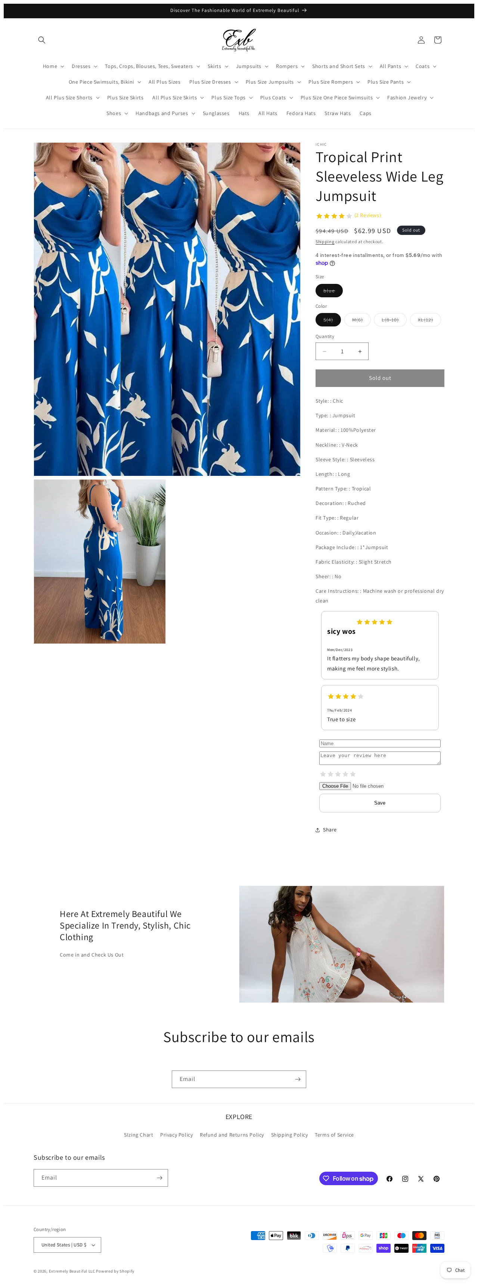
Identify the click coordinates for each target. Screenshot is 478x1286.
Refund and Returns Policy (232, 1135)
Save (379, 803)
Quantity (325, 337)
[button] (42, 40)
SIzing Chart (138, 1135)
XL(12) (429, 321)
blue (333, 292)
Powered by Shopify (115, 1271)
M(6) (361, 321)
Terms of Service (334, 1135)
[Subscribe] (297, 1079)
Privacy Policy (176, 1135)
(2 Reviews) (367, 215)
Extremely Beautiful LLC (72, 1271)
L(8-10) (394, 321)
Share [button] (330, 829)
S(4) (332, 321)
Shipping (325, 242)
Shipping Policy (289, 1135)
